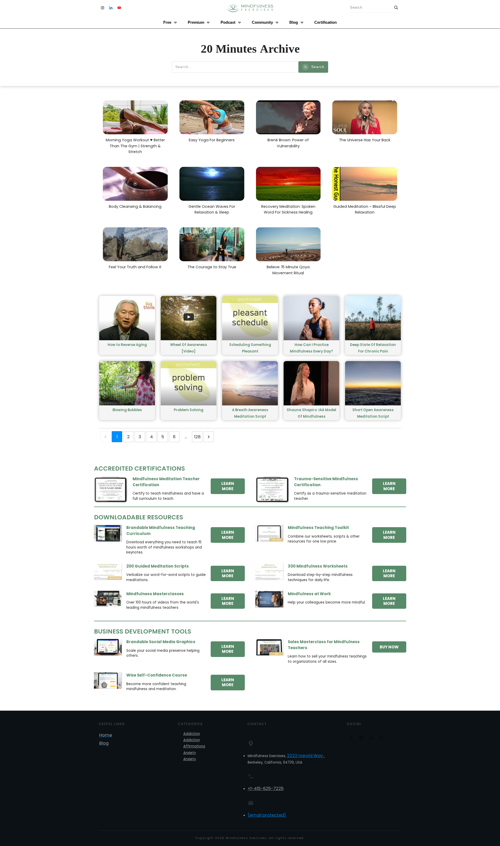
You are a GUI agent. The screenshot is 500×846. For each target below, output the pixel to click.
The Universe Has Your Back (355, 97)
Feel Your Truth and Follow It (125, 224)
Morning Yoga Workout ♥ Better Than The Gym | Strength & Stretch (133, 97)
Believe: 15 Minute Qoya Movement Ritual (285, 224)
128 (197, 437)
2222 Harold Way (305, 756)
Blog (104, 743)
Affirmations (194, 746)
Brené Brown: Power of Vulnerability (285, 97)
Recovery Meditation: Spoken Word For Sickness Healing (284, 164)
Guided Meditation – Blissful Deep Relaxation (359, 164)
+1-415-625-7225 (266, 789)
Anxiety (189, 752)
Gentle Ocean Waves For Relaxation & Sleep (211, 164)
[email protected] (267, 815)
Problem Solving (188, 409)
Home (105, 735)
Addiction (191, 733)
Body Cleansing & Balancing (125, 164)
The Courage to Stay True (199, 224)
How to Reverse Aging (127, 344)
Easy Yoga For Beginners (199, 97)
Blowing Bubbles (127, 409)
